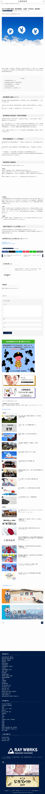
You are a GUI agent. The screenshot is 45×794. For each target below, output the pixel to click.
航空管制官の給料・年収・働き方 (7, 10)
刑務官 (3, 679)
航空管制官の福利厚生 (9, 86)
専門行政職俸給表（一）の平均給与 (12, 84)
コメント (5, 304)
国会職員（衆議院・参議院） (7, 675)
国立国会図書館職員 (6, 677)
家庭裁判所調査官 (5, 674)
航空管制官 (4, 668)
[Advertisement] (22, 56)
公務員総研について (8, 790)
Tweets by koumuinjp (6, 409)
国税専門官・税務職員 (6, 660)
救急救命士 (4, 710)
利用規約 (17, 790)
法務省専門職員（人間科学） (7, 666)
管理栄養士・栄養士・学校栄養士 (8, 719)
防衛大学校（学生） (6, 689)
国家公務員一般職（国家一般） (8, 658)
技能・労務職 (4, 730)
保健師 (3, 724)
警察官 (3, 707)
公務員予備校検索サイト (36, 790)
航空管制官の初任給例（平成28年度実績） (13, 82)
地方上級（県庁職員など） (7, 703)
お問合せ (13, 790)
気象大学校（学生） (6, 688)
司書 (3, 718)
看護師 (3, 725)
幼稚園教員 (4, 713)
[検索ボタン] (43, 1)
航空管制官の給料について (10, 80)
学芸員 (3, 716)
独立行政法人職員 (5, 737)
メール (4, 323)
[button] (5, 252)
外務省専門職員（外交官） (7, 669)
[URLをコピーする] (39, 252)
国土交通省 (15, 10)
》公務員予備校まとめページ (7, 585)
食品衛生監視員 (5, 663)
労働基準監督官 (5, 664)
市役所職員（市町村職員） (7, 705)
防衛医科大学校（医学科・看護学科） (9, 691)
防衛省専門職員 (5, 683)
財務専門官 (4, 661)
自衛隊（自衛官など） (6, 694)
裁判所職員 (4, 672)
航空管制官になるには (6, 242)
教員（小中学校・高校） (6, 711)
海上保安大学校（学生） (6, 685)
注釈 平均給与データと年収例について (12, 87)
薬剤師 (3, 722)
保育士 (3, 714)
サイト (4, 327)
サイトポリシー (28, 790)
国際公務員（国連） (6, 740)
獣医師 (3, 721)
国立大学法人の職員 (6, 738)
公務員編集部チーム (8, 275)
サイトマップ (22, 790)
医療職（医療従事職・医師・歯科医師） (10, 727)
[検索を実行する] (42, 623)
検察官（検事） (5, 671)
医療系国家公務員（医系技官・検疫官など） (10, 696)
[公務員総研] (22, 1)
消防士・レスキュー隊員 (6, 708)
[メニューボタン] (1, 1)
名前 (4, 318)
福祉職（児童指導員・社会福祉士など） (10, 728)
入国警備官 (4, 680)
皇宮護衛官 (4, 682)
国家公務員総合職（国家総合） (8, 657)
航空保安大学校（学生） (6, 693)
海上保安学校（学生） (6, 686)
